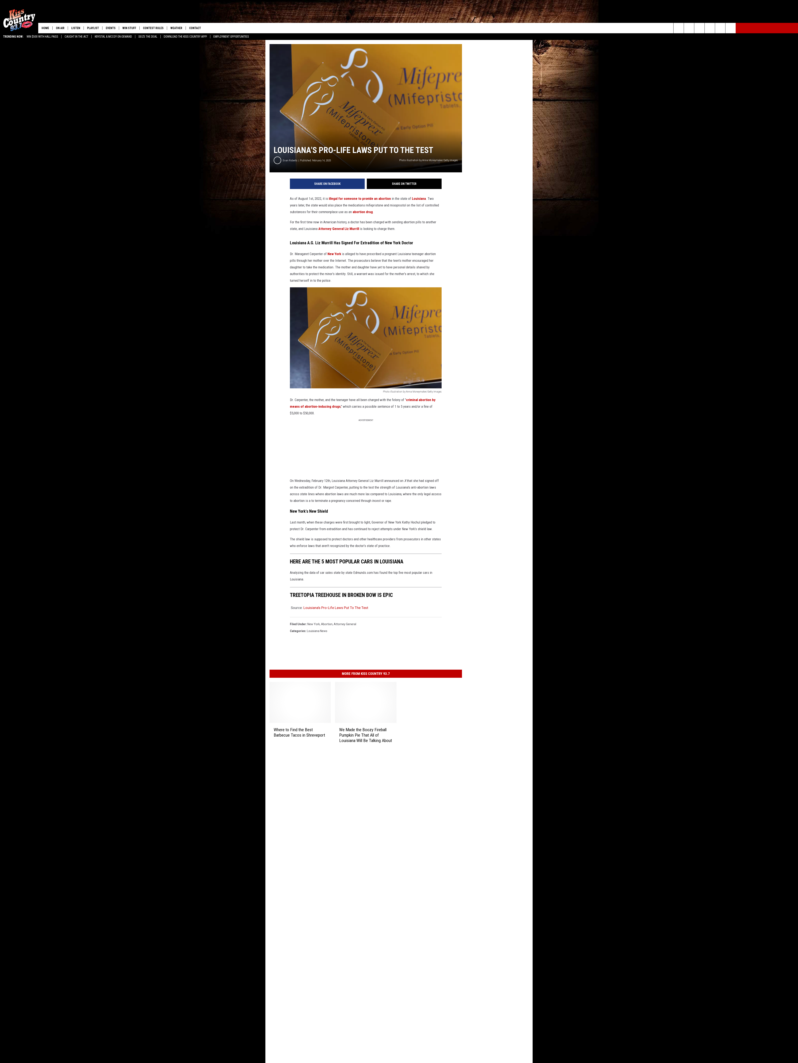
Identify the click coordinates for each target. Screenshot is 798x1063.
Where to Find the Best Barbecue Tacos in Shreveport (299, 732)
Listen (75, 28)
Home (45, 28)
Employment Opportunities (231, 36)
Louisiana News (317, 631)
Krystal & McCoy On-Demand (113, 36)
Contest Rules (153, 28)
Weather (176, 28)
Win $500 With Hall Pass (42, 36)
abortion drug (363, 212)
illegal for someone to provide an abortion (360, 198)
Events (111, 28)
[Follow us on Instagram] (710, 28)
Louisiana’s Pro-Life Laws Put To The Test (335, 608)
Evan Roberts (290, 160)
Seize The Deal (147, 36)
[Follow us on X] (730, 28)
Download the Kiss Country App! (185, 36)
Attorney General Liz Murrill (338, 229)
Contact (195, 28)
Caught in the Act (76, 36)
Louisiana (419, 198)
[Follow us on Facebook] (699, 28)
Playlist (93, 28)
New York (334, 254)
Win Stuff (129, 28)
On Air (60, 28)
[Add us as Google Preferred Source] (689, 28)
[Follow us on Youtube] (720, 28)
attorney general (345, 624)
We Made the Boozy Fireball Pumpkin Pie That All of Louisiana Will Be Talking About (365, 735)
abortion (326, 624)
